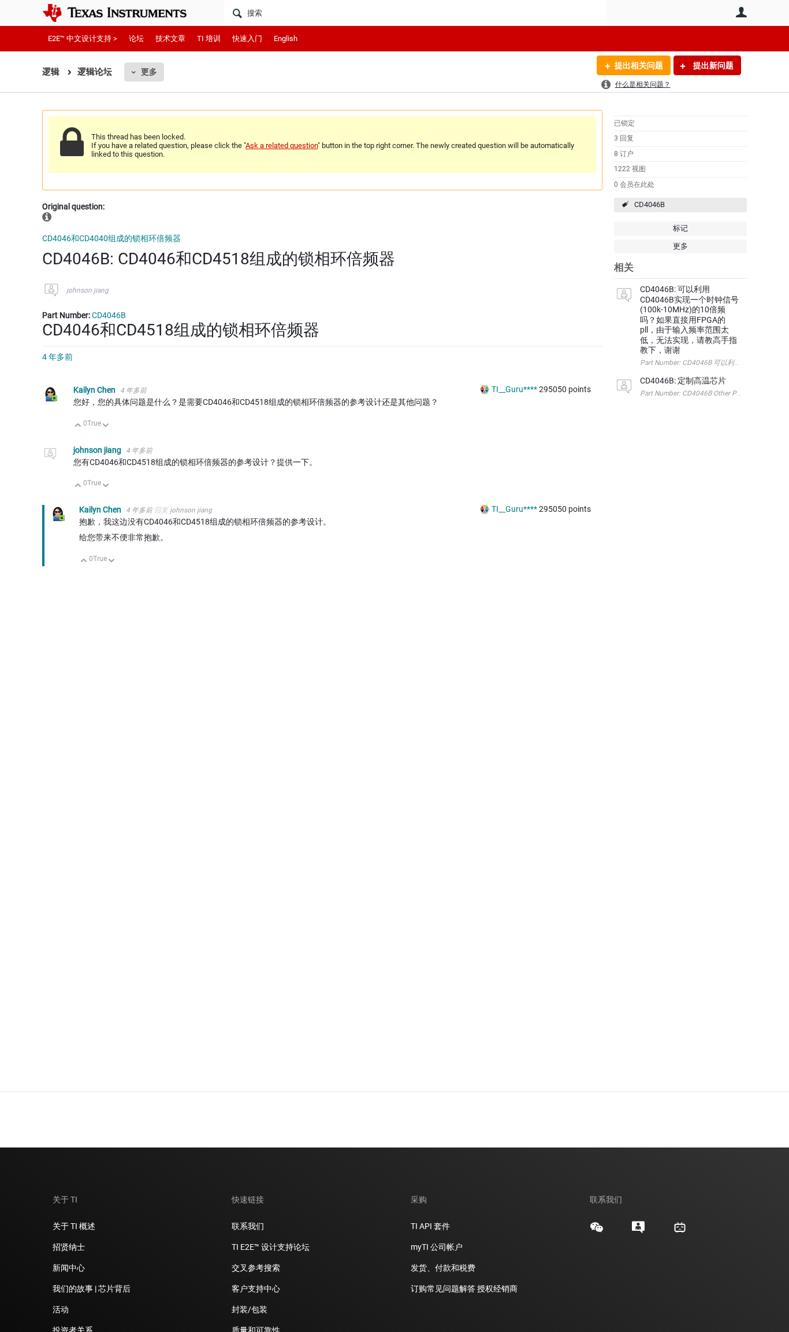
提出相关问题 (639, 65)
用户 (741, 12)
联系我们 (248, 1226)
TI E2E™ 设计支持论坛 (271, 1247)
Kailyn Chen (95, 389)
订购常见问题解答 (443, 1288)
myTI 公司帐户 (437, 1247)
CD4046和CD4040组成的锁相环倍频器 (111, 238)
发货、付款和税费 (443, 1267)
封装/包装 (249, 1309)
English (285, 38)
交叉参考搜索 (256, 1267)
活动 (61, 1309)
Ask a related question (281, 145)
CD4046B (649, 204)
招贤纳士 (69, 1247)
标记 (680, 228)
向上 (78, 426)
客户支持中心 (256, 1288)
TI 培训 (209, 38)
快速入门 (247, 38)
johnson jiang (87, 290)
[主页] (123, 12)
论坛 (136, 38)
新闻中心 (69, 1267)
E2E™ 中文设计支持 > (82, 38)
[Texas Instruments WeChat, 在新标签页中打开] (597, 1231)
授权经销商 (497, 1288)
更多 (149, 71)
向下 (106, 426)
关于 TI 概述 (74, 1226)
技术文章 (170, 38)
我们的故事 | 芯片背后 (92, 1288)
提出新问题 (712, 65)
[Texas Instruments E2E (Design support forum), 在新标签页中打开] (638, 1231)
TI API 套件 (430, 1226)
